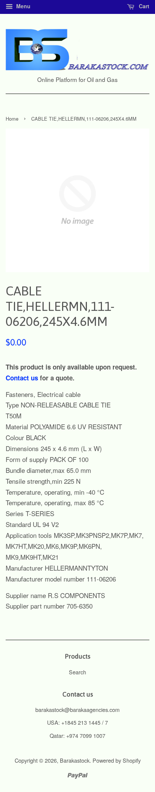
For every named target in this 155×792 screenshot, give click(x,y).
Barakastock (75, 760)
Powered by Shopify (117, 760)
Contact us (22, 377)
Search (77, 672)
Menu (22, 6)
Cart (143, 6)
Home (12, 118)
